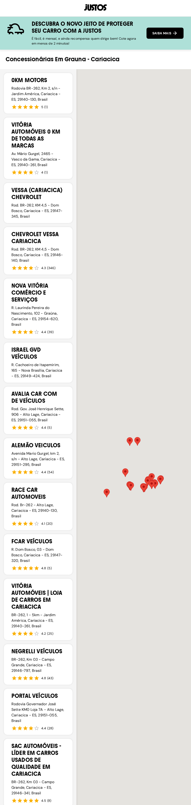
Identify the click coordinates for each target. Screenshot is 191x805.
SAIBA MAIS (162, 33)
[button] (160, 480)
